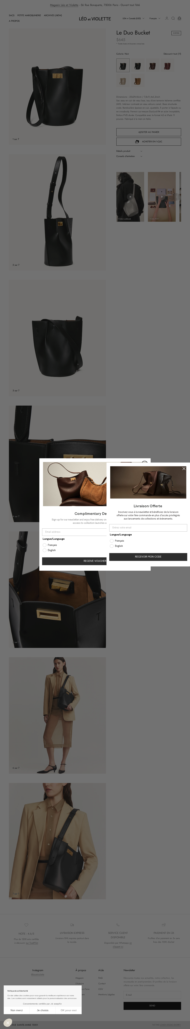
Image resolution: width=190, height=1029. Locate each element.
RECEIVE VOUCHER (95, 561)
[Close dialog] (184, 468)
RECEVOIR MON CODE (148, 557)
